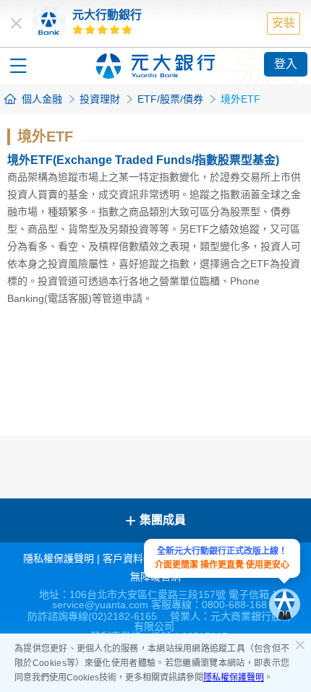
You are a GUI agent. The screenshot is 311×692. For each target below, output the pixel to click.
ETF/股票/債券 (170, 99)
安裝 (283, 23)
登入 (285, 64)
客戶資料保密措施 (143, 558)
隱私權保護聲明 (233, 677)
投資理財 (100, 99)
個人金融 (42, 99)
